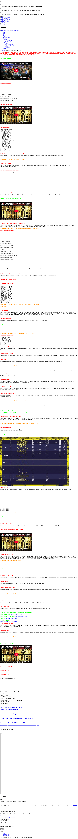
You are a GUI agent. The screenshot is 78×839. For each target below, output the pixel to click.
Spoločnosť (5, 42)
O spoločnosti (7, 47)
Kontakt (4, 48)
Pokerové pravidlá (6, 835)
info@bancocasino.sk (11, 817)
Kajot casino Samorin (7, 37)
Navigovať (2, 815)
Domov (4, 32)
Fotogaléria (5, 39)
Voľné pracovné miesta (9, 44)
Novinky (4, 33)
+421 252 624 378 (3, 817)
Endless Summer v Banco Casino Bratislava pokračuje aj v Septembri (16, 718)
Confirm (2, 16)
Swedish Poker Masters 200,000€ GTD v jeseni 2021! (12, 722)
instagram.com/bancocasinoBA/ (16, 614)
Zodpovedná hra (6, 834)
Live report (5, 38)
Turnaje (4, 36)
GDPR (4, 833)
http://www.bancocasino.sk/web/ (12, 618)
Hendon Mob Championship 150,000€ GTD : (11, 709)
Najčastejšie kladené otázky (10, 45)
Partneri (6, 46)
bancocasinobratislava (14, 621)
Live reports (2, 50)
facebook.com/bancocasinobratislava (20, 616)
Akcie (4, 34)
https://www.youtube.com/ (5, 621)
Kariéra (6, 43)
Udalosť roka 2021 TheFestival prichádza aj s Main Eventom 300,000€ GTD (18, 714)
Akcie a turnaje (8, 41)
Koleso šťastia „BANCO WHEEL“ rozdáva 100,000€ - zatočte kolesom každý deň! (19, 725)
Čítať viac (75, 805)
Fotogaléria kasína (8, 40)
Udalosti (4, 35)
